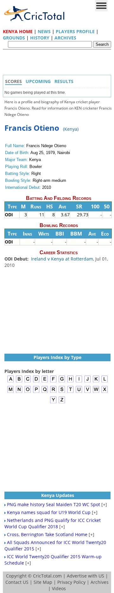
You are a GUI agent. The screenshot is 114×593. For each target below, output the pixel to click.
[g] (62, 382)
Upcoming (38, 81)
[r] (53, 392)
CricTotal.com (47, 576)
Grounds (14, 38)
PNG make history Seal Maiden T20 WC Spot (53, 504)
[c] (27, 382)
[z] (62, 402)
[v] (87, 392)
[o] (27, 392)
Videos (59, 588)
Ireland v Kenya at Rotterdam (62, 259)
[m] (10, 392)
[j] (87, 382)
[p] (36, 392)
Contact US (16, 582)
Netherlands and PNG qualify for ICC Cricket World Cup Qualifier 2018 (52, 523)
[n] (19, 392)
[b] (19, 382)
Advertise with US (85, 576)
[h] (70, 382)
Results (63, 81)
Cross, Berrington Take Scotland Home (47, 534)
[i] (79, 382)
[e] (45, 382)
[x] (104, 392)
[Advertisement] (59, 63)
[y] (53, 402)
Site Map (43, 582)
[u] (79, 392)
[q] (45, 392)
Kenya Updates (57, 495)
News (44, 31)
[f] (53, 382)
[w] (96, 392)
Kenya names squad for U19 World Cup (49, 512)
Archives (65, 38)
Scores (13, 81)
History (39, 38)
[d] (36, 382)
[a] (10, 382)
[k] (96, 382)
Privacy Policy (71, 582)
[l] (104, 382)
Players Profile (75, 31)
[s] (62, 392)
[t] (70, 392)
